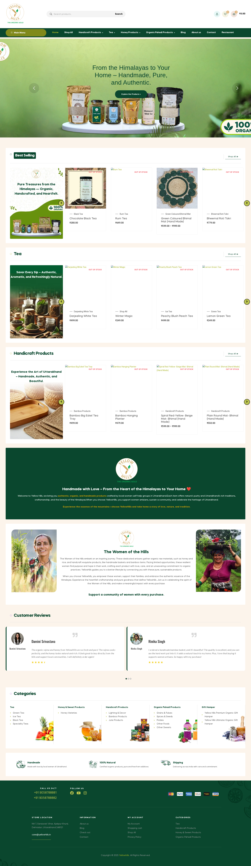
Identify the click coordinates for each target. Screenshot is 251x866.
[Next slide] (247, 203)
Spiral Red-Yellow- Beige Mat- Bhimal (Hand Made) (131, 418)
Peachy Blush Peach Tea (131, 316)
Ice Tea (123, 311)
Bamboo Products (82, 411)
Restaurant (228, 32)
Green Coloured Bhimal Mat (132, 214)
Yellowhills (124, 855)
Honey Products (129, 32)
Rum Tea (78, 214)
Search (119, 14)
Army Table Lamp (219, 214)
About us (196, 32)
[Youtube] (78, 793)
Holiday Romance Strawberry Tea (224, 312)
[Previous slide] (61, 203)
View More (124, 98)
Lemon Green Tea (173, 316)
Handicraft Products (90, 32)
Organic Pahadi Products (159, 32)
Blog (183, 32)
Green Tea (170, 311)
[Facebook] (72, 793)
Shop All (68, 32)
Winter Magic (78, 316)
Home (55, 32)
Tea (111, 32)
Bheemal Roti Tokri (174, 214)
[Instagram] (85, 793)
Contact (211, 32)
